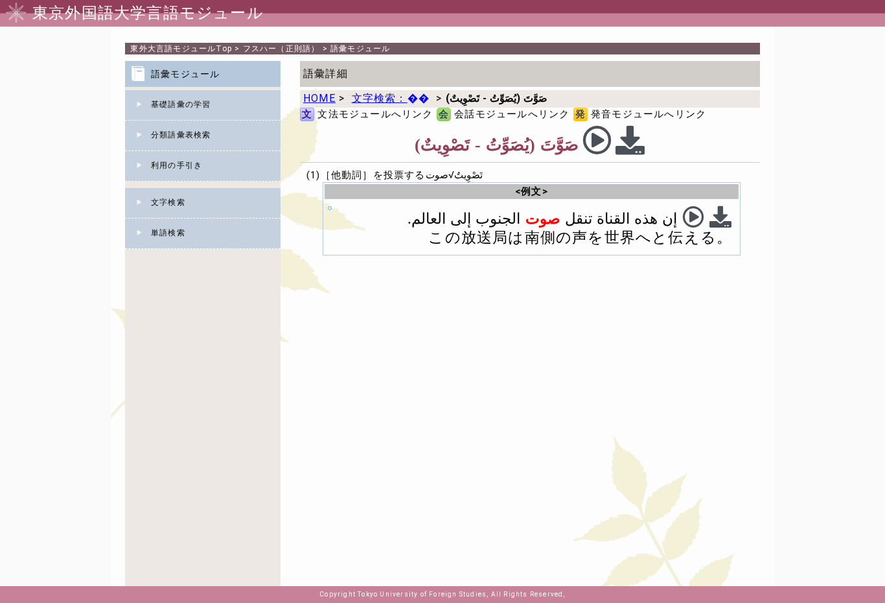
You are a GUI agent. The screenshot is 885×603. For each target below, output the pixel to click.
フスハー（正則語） (281, 48)
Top (181, 48)
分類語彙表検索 (181, 134)
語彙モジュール (360, 48)
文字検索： (391, 98)
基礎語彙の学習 (181, 104)
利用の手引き (176, 165)
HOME (319, 98)
